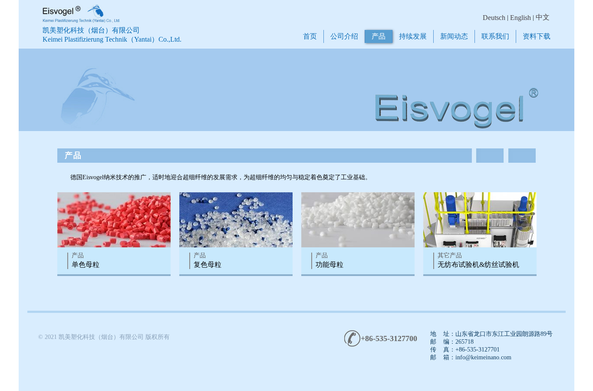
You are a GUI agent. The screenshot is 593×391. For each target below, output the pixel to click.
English (520, 17)
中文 (543, 17)
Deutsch (494, 17)
